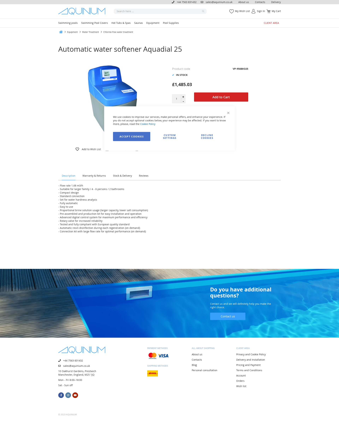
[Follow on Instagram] (68, 395)
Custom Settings (170, 136)
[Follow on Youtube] (75, 395)
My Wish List (242, 11)
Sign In (261, 11)
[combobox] (160, 11)
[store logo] (83, 11)
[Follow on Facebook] (61, 395)
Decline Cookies (207, 136)
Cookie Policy (147, 123)
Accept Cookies (132, 136)
